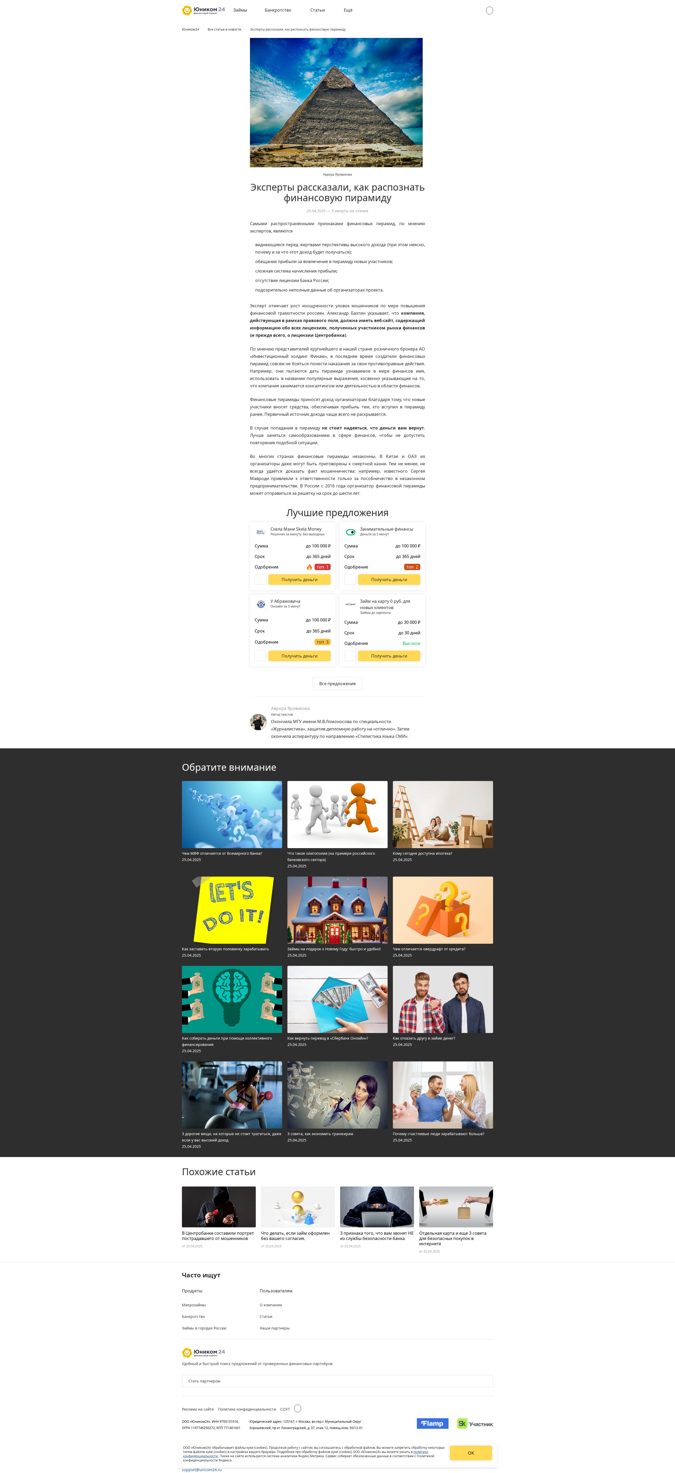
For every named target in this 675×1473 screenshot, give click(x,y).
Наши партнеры (275, 1328)
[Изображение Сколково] (475, 1424)
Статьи (317, 10)
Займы (240, 10)
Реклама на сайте (198, 1409)
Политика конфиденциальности (247, 1409)
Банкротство (278, 10)
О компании (271, 1304)
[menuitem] (244, 10)
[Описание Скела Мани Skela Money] (260, 579)
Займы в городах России (204, 1328)
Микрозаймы (194, 1304)
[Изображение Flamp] (433, 1424)
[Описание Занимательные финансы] (350, 579)
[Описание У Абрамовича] (260, 656)
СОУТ (285, 1409)
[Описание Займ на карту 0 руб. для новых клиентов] (350, 656)
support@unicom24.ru (202, 1469)
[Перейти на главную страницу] (203, 11)
